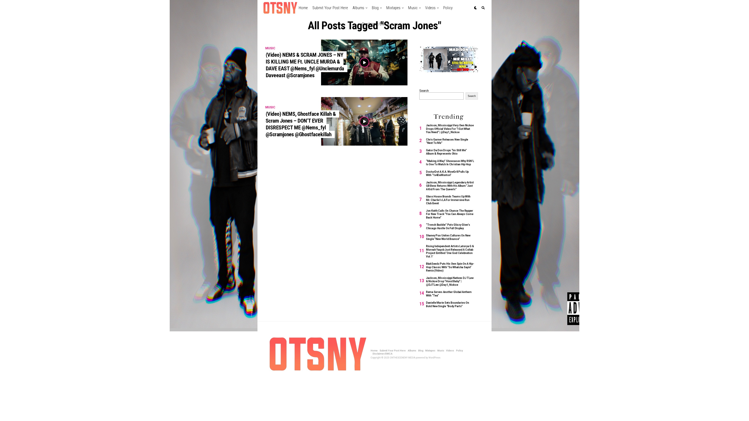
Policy (448, 7)
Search (424, 91)
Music (413, 7)
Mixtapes (393, 7)
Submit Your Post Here (330, 7)
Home (303, 7)
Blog (375, 7)
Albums (358, 7)
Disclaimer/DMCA (375, 24)
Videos (430, 7)
